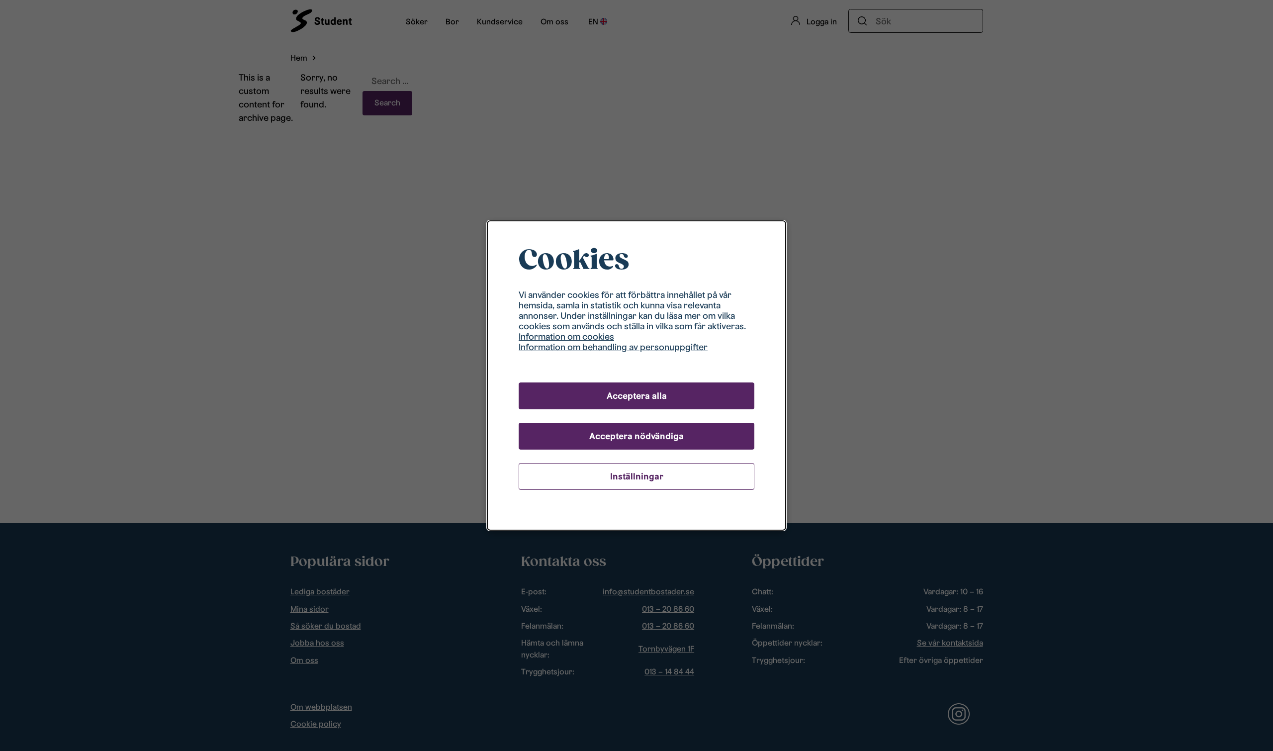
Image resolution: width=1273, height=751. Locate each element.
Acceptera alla (637, 395)
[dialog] (636, 375)
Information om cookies (566, 336)
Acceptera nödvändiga (636, 436)
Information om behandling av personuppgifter (613, 347)
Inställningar (636, 476)
